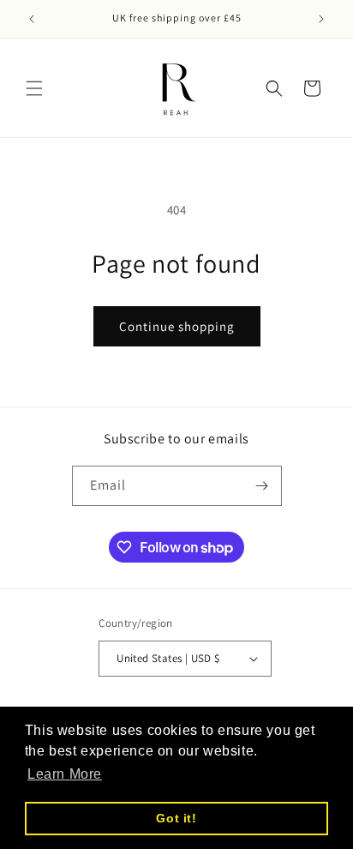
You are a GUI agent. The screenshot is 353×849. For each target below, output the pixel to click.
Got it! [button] (176, 818)
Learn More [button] (64, 774)
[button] (34, 88)
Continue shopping (177, 326)
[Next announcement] (321, 19)
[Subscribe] (262, 486)
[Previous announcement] (32, 19)
